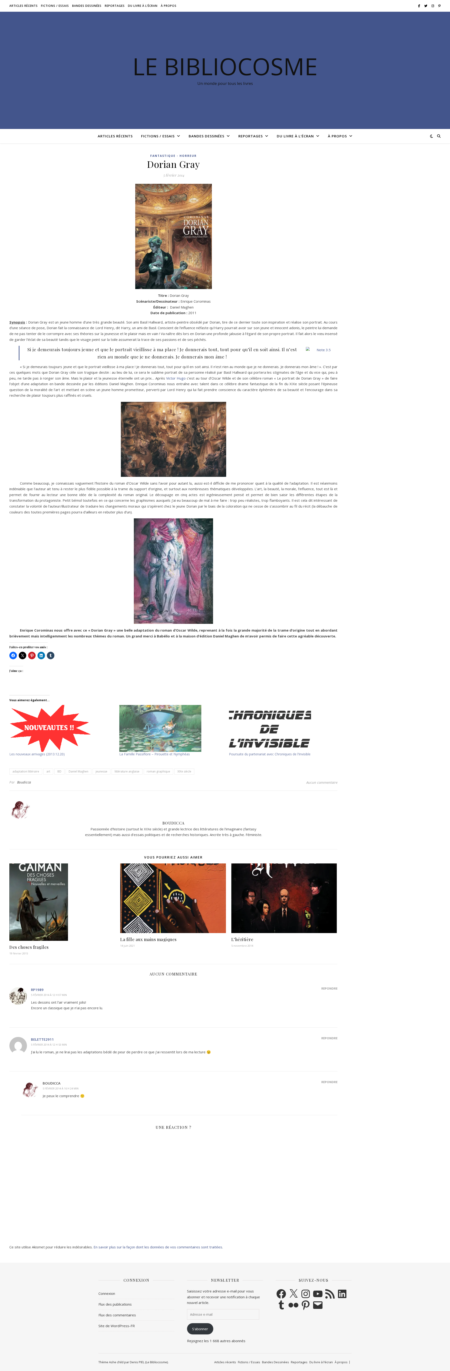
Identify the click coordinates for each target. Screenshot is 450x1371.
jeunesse (101, 771)
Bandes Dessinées (86, 6)
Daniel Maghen (78, 771)
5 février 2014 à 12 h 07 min (49, 995)
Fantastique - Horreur (173, 156)
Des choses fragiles (29, 947)
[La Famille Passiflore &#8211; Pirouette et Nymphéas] (172, 728)
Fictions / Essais (55, 6)
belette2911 (42, 1039)
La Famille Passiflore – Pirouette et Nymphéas (154, 754)
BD (59, 771)
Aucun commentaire (322, 782)
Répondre (329, 988)
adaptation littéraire (25, 771)
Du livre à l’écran (143, 6)
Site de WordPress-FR (116, 1325)
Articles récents (23, 6)
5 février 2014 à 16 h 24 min (61, 1088)
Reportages (115, 6)
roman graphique (158, 771)
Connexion (106, 1293)
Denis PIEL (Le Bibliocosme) (149, 1362)
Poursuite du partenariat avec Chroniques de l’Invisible (270, 754)
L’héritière (242, 939)
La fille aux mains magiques (148, 939)
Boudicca (24, 782)
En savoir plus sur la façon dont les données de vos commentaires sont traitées (158, 1247)
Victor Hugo (176, 378)
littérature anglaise (127, 771)
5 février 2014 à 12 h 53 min (49, 1044)
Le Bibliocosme (225, 66)
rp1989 (37, 989)
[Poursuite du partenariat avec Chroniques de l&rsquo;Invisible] (281, 728)
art (48, 771)
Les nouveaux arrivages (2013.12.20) (37, 754)
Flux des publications (115, 1304)
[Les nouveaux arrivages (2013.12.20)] (62, 728)
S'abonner (200, 1328)
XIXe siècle (184, 771)
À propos (168, 6)
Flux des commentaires (117, 1315)
